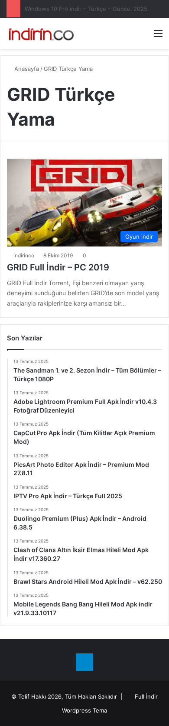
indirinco (23, 255)
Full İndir (146, 696)
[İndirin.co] (41, 33)
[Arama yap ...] (143, 36)
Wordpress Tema (84, 710)
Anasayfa (26, 68)
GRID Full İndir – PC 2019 (58, 267)
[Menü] (158, 36)
